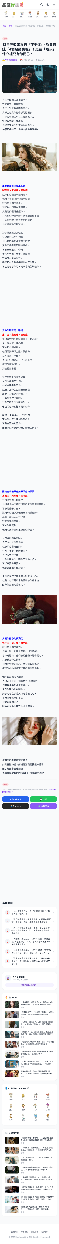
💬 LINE (43, 799)
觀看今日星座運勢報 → (29, 985)
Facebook (15, 799)
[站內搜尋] (41, 4)
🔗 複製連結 (43, 806)
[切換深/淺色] (47, 4)
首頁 (4, 26)
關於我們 (14, 1232)
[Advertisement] (29, 296)
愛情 (10, 26)
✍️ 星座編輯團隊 (9, 59)
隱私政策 (34, 1232)
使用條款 (24, 1232)
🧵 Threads (15, 806)
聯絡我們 (45, 1232)
